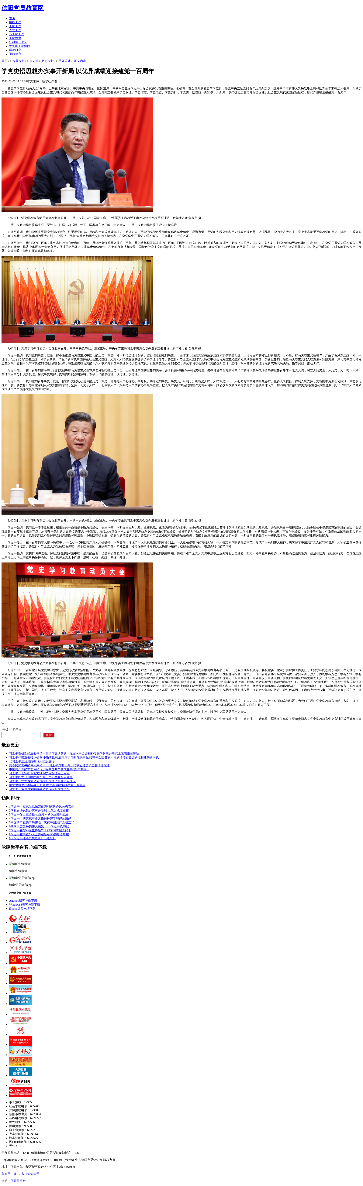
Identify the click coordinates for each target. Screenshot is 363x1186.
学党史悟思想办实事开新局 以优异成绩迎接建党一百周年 (47, 785)
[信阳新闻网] (20, 1085)
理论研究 (15, 50)
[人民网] (20, 922)
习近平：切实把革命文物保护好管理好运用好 (39, 773)
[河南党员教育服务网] (20, 1044)
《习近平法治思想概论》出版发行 (31, 761)
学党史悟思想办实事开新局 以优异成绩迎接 (39, 810)
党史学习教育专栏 (41, 61)
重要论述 (65, 61)
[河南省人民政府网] (20, 983)
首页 (12, 18)
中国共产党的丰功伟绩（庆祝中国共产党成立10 (41, 822)
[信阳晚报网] (20, 1095)
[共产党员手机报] (20, 1065)
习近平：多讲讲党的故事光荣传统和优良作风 (39, 789)
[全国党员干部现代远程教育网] (20, 1003)
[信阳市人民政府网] (20, 993)
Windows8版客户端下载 (24, 904)
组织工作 (15, 22)
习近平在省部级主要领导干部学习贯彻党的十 (40, 830)
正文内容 (80, 61)
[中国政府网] (20, 973)
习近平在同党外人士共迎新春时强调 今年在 (39, 834)
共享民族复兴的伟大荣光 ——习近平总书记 (39, 826)
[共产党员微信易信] (20, 1075)
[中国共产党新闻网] (20, 963)
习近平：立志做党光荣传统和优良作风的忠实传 (41, 806)
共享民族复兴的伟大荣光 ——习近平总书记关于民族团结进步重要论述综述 (59, 765)
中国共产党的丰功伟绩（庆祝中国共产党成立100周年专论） (49, 769)
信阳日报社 (18, 1180)
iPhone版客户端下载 (22, 908)
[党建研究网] (20, 1034)
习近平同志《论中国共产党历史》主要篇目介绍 (41, 777)
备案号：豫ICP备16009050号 (21, 1173)
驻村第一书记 (18, 42)
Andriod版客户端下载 (23, 900)
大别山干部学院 (19, 46)
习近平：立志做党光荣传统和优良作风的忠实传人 (42, 781)
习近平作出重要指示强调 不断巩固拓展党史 (39, 814)
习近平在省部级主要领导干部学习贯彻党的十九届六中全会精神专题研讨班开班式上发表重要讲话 (74, 753)
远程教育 (15, 54)
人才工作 (15, 30)
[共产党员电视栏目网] (20, 1054)
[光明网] (20, 942)
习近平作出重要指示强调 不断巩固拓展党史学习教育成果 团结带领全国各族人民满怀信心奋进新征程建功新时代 (84, 757)
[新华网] (20, 932)
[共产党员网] (20, 952)
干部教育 (15, 38)
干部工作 (15, 26)
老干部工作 (16, 34)
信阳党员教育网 (23, 8)
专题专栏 (18, 61)
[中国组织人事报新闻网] (20, 1014)
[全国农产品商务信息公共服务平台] (20, 1024)
